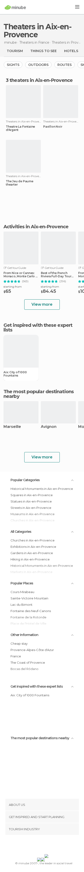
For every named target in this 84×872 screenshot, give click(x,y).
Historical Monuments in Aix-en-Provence (41, 489)
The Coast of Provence (27, 662)
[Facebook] (34, 845)
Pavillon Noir (52, 126)
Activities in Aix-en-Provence (36, 226)
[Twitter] (40, 845)
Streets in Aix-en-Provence (30, 508)
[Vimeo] (46, 845)
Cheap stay (19, 643)
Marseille (12, 427)
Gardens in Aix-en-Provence (31, 553)
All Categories (20, 531)
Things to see (43, 51)
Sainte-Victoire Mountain (29, 598)
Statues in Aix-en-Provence (31, 501)
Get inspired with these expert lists (36, 686)
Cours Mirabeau (22, 592)
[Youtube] (52, 845)
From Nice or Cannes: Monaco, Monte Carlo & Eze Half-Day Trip (21, 274)
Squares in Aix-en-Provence (31, 495)
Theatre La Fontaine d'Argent (20, 128)
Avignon (48, 427)
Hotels (71, 51)
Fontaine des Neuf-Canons (30, 611)
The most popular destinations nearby (39, 394)
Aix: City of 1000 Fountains (15, 374)
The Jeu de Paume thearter (19, 183)
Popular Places (21, 583)
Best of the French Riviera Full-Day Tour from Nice (56, 274)
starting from (13, 286)
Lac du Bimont (21, 604)
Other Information (24, 635)
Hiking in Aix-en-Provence (30, 559)
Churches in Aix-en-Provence (32, 540)
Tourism (15, 51)
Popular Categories (25, 480)
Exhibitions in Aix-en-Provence (33, 546)
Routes (64, 65)
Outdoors (38, 65)
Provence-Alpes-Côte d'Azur (32, 650)
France (15, 656)
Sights (13, 65)
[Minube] (15, 7)
